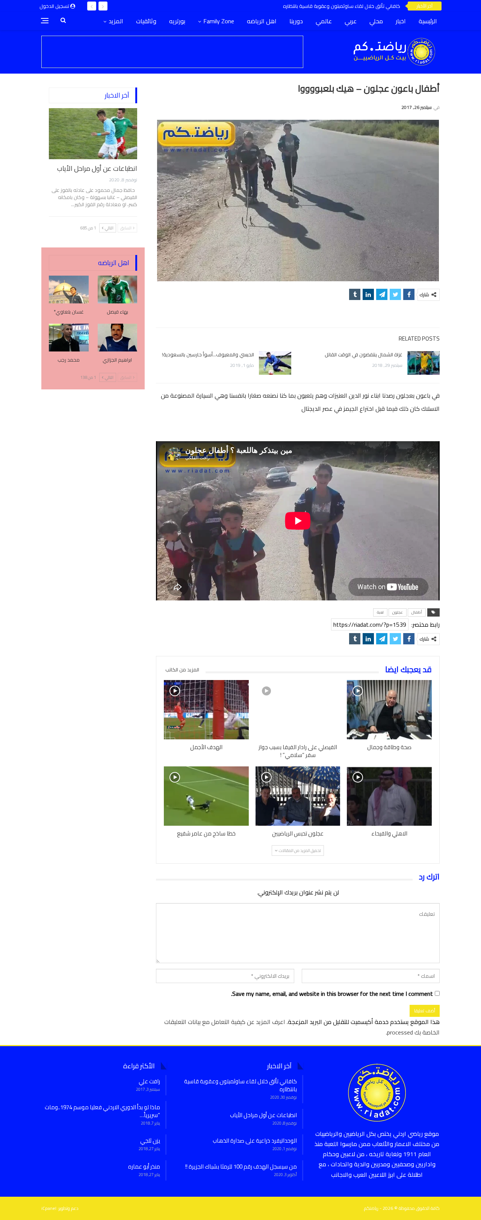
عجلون (397, 612)
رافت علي (149, 1081)
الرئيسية (428, 21)
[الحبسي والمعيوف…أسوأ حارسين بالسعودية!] (275, 363)
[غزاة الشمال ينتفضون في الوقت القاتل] (423, 363)
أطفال (416, 612)
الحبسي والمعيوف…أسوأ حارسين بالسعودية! (208, 354)
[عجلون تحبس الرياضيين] (298, 796)
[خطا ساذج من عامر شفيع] (206, 796)
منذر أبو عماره (144, 1166)
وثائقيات (146, 21)
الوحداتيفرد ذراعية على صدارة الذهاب (255, 1140)
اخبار (401, 21)
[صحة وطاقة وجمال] (389, 709)
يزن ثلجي (150, 1140)
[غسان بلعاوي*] (69, 289)
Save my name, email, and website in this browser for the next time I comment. (332, 994)
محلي (376, 21)
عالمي (324, 21)
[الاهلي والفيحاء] (389, 796)
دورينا (296, 21)
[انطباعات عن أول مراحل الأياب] (93, 133)
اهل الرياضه (262, 21)
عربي (351, 21)
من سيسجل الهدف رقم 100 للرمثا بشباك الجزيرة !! (241, 1166)
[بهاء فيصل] (118, 289)
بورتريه (177, 21)
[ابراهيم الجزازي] (118, 337)
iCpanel (48, 1208)
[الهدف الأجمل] (206, 709)
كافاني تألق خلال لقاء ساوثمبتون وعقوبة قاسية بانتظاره (341, 6)
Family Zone (218, 21)
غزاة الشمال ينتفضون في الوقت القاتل (363, 354)
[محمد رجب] (69, 337)
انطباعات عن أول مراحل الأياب (97, 168)
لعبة (380, 612)
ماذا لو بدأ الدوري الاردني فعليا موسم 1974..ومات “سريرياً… (102, 1111)
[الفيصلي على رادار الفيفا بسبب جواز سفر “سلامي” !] (298, 709)
